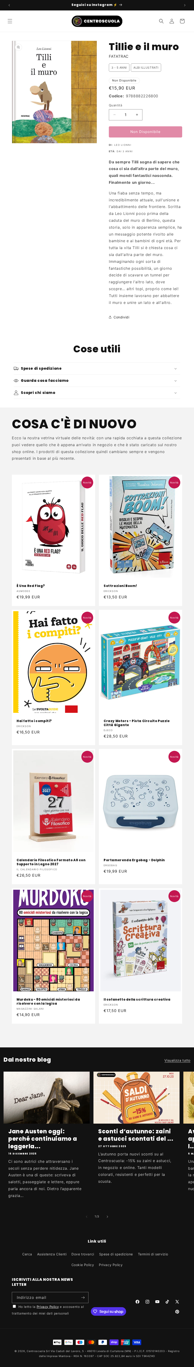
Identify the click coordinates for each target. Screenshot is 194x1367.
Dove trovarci (82, 1254)
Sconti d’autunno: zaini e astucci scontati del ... (135, 1135)
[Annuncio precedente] (9, 5)
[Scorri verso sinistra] (86, 1216)
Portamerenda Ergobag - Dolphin (134, 860)
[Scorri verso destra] (107, 1216)
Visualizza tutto (177, 1060)
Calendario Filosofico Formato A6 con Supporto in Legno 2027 (51, 862)
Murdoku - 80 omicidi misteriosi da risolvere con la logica (48, 1002)
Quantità (115, 105)
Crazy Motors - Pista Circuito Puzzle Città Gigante (137, 723)
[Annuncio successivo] (185, 5)
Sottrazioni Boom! (120, 586)
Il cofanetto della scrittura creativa (137, 1000)
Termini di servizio (153, 1254)
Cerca (27, 1254)
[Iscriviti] (83, 1297)
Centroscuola (36, 1351)
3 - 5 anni (119, 67)
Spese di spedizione (116, 1254)
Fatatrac (119, 56)
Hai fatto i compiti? (34, 721)
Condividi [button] (121, 317)
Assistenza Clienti (52, 1254)
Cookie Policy (82, 1265)
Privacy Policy (111, 1265)
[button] (10, 21)
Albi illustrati (146, 67)
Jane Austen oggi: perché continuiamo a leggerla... (42, 1139)
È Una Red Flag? (31, 586)
